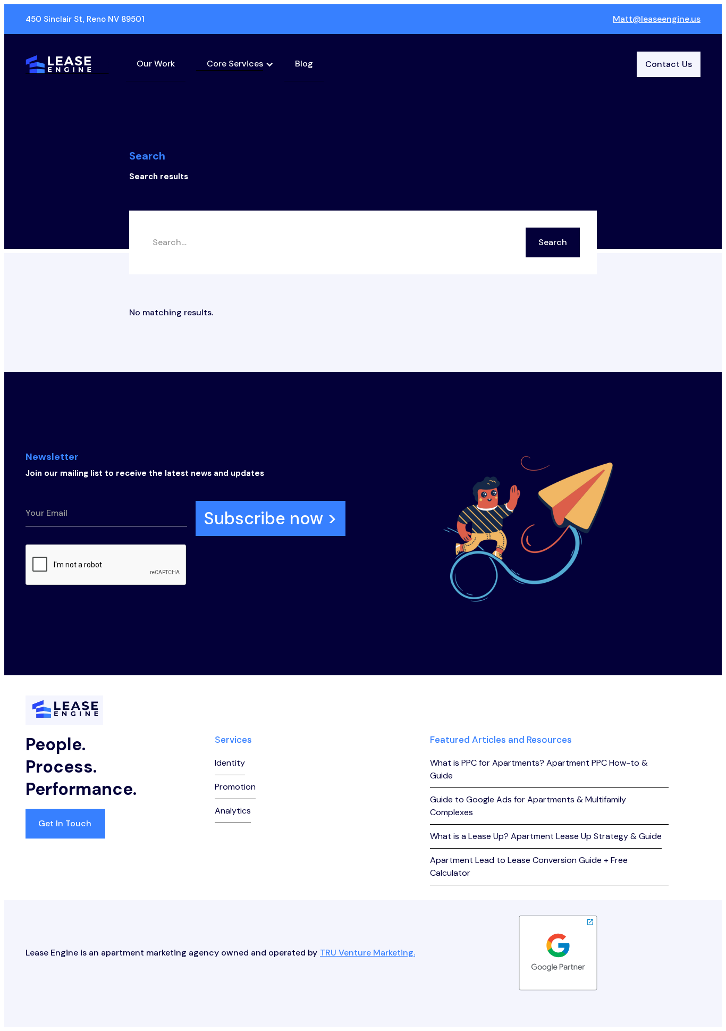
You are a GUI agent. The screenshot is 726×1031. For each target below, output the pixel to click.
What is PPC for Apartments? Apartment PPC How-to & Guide (539, 769)
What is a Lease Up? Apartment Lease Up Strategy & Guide (546, 836)
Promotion (235, 786)
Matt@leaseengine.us (656, 18)
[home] (67, 64)
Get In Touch (64, 823)
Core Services (235, 63)
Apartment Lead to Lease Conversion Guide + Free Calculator (529, 866)
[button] (234, 64)
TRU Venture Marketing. (367, 952)
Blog (304, 63)
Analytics (233, 810)
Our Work (156, 63)
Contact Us (668, 64)
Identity (230, 762)
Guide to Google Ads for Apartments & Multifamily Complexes (528, 806)
